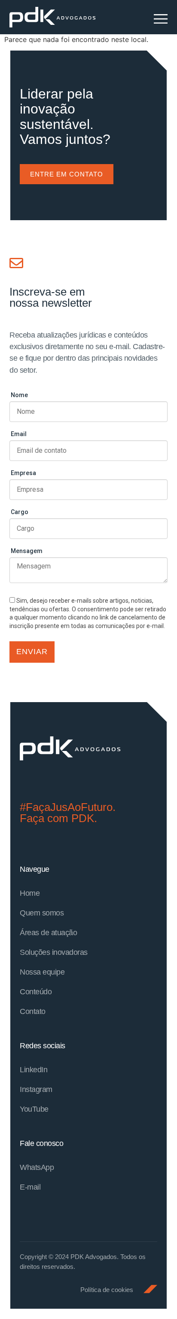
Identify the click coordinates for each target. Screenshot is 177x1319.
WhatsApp (37, 1167)
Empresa (23, 473)
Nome (19, 395)
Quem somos (42, 913)
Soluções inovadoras (54, 952)
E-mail (30, 1187)
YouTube (34, 1109)
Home (30, 893)
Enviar (32, 651)
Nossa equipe (42, 972)
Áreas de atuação (48, 932)
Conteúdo (36, 991)
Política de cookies (106, 1289)
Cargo (19, 512)
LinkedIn (33, 1069)
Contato (33, 1011)
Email (19, 434)
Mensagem (27, 551)
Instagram (36, 1089)
